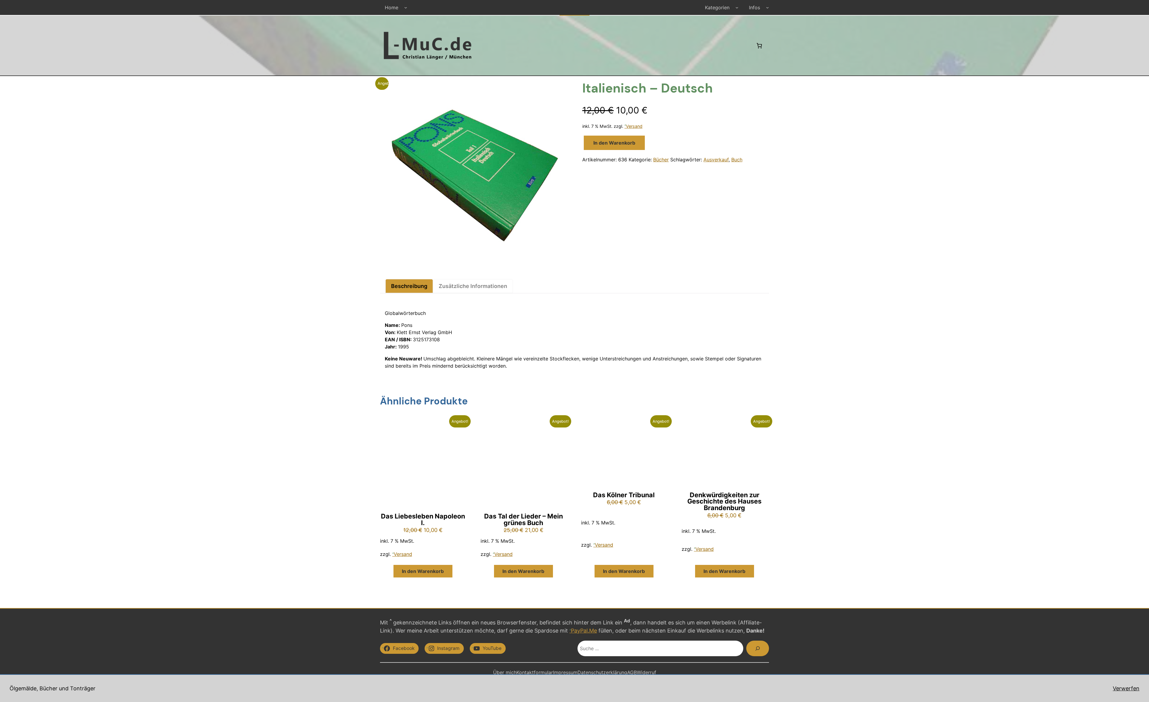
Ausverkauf (716, 160)
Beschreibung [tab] (409, 286)
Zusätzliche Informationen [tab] (473, 286)
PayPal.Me (584, 630)
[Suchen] (757, 648)
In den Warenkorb (614, 143)
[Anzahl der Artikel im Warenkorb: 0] (759, 45)
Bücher (661, 160)
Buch (736, 160)
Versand (634, 126)
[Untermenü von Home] (405, 7)
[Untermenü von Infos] (767, 7)
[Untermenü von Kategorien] (736, 7)
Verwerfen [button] (1126, 688)
